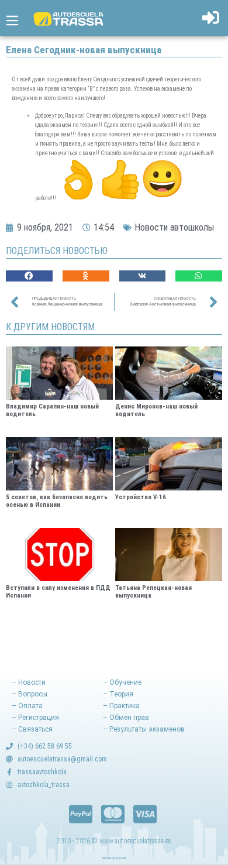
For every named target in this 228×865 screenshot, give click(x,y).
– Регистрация (35, 717)
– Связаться (32, 729)
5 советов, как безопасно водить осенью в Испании (57, 501)
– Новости (29, 682)
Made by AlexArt (114, 858)
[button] (29, 276)
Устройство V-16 (140, 497)
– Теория (118, 694)
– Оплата (27, 706)
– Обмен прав (126, 717)
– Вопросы (29, 694)
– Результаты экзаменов (144, 729)
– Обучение (122, 682)
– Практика (121, 706)
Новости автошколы (174, 227)
